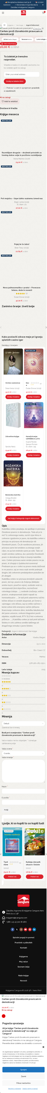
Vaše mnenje (8, 757)
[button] (43, 1047)
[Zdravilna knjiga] (13, 418)
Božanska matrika (12, 495)
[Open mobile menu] (3, 12)
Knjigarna (10, 25)
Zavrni (23, 1076)
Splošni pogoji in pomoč (30, 1088)
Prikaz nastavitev (23, 1083)
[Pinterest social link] (30, 929)
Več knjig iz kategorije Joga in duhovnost (23, 518)
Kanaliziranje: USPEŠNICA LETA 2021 (33, 438)
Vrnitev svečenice (12, 383)
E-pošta (6, 797)
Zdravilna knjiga (12, 436)
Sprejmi (23, 1070)
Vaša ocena (7, 749)
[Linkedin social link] (34, 929)
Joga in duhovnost (32, 25)
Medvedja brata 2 (34, 862)
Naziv (5, 786)
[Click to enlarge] (4, 25)
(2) (27, 293)
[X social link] (17, 929)
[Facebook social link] (12, 929)
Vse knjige (19, 25)
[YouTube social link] (25, 929)
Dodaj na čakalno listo (14, 81)
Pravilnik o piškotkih (14, 1088)
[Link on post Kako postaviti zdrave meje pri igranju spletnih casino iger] (23, 327)
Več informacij (10, 44)
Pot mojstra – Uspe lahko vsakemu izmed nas (22, 198)
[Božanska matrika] (13, 476)
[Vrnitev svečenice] (13, 364)
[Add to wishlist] (20, 351)
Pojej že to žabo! (21, 244)
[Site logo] (23, 13)
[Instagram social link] (21, 929)
